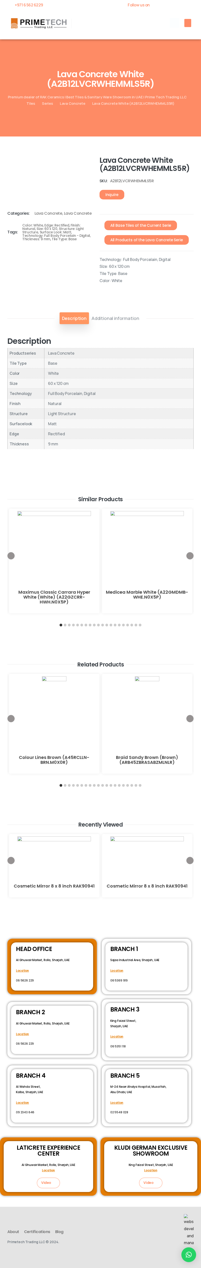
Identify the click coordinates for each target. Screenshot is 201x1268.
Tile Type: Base (64, 239)
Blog (59, 1232)
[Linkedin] (182, 4)
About (13, 1232)
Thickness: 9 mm (36, 239)
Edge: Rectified (56, 225)
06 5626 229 (25, 980)
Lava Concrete (72, 103)
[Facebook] (157, 4)
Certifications (37, 1232)
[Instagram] (191, 4)
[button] (174, 23)
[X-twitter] (165, 4)
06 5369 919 (119, 980)
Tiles (30, 103)
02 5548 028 (119, 1112)
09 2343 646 (25, 1112)
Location (22, 970)
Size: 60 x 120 (47, 228)
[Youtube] (174, 4)
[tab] (74, 318)
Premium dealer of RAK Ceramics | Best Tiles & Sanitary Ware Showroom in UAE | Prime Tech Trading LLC (97, 96)
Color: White (32, 225)
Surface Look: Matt (55, 232)
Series (47, 103)
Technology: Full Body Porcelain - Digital (56, 235)
